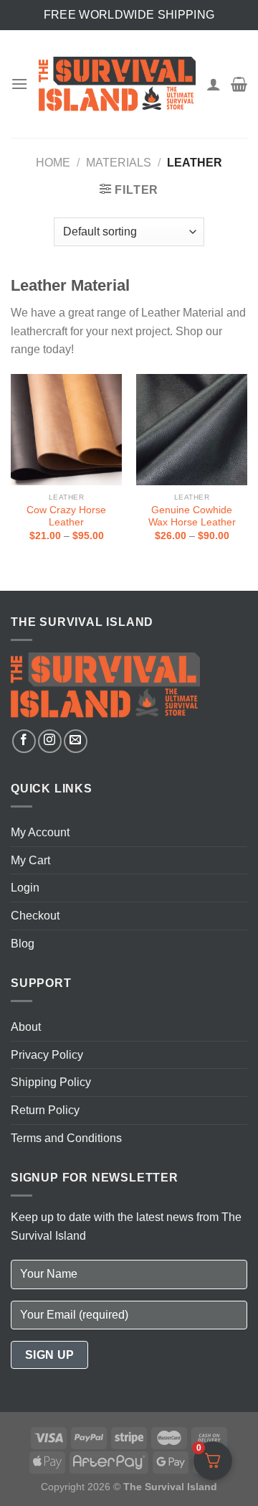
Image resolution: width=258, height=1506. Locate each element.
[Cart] (239, 84)
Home (53, 162)
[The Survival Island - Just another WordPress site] (117, 84)
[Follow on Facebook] (24, 741)
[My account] (213, 84)
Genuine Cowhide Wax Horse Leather (192, 516)
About (26, 1027)
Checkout (35, 915)
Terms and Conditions (66, 1138)
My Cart (30, 860)
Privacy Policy (47, 1055)
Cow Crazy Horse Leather (66, 516)
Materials (118, 162)
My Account (40, 832)
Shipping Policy (51, 1082)
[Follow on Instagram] (50, 741)
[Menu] (19, 83)
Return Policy (45, 1110)
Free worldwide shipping (129, 15)
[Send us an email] (75, 741)
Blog (22, 943)
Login (25, 887)
